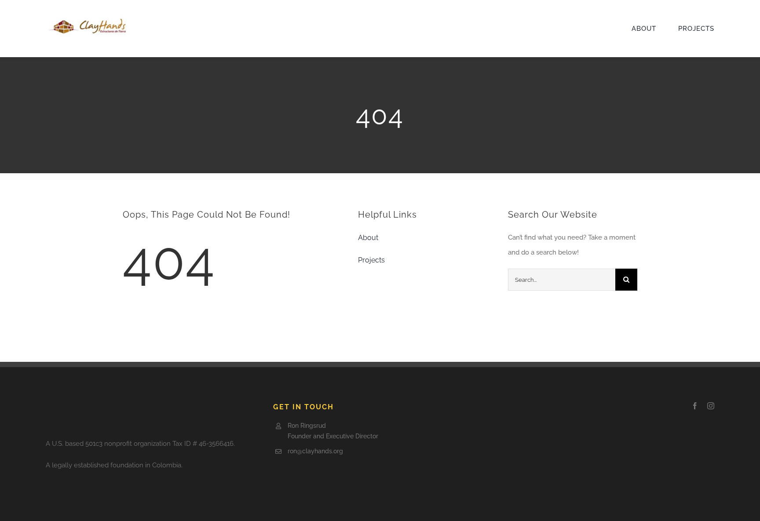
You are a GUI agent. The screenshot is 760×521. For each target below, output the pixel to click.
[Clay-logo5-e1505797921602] (87, 18)
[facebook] (694, 405)
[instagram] (710, 405)
